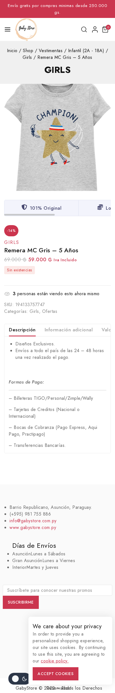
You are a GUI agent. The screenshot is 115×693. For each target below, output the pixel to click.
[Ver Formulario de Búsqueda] (84, 29)
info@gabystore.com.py (33, 521)
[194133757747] (57, 137)
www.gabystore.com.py (32, 527)
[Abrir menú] (7, 29)
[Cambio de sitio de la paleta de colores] (19, 679)
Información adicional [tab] (69, 329)
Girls (57, 69)
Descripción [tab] (22, 329)
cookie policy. (55, 661)
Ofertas (50, 311)
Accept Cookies (55, 673)
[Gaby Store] (26, 29)
